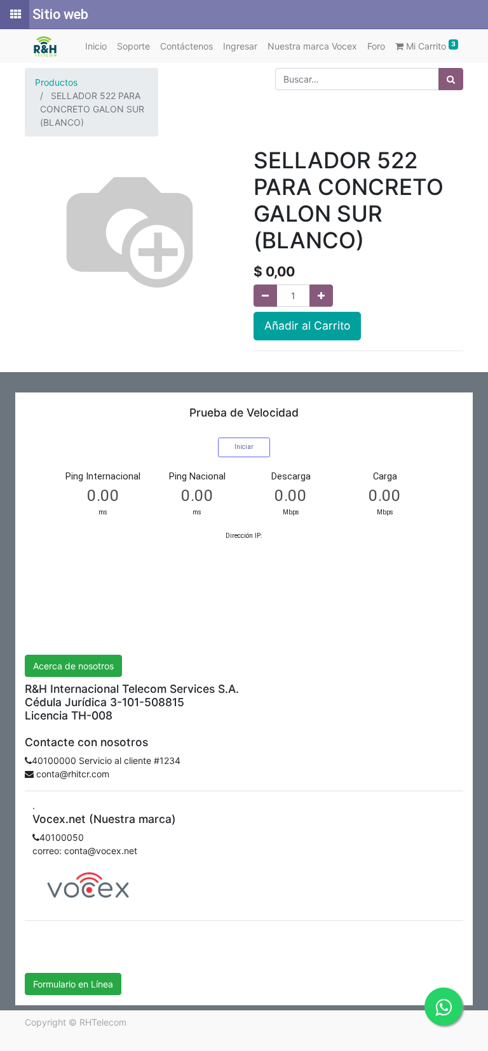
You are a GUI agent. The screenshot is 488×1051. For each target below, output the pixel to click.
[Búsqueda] (450, 79)
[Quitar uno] (265, 296)
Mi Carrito (429, 45)
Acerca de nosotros (73, 665)
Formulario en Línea (73, 984)
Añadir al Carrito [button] (307, 325)
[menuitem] (96, 46)
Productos (56, 82)
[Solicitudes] (14, 14)
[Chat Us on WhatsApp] (443, 1006)
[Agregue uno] (321, 296)
